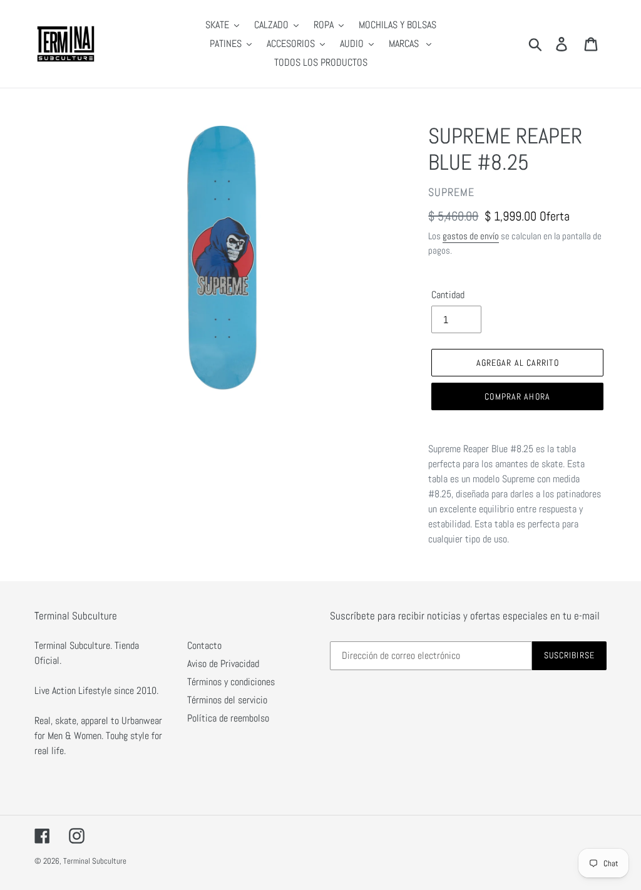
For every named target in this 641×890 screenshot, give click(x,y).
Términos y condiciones (231, 681)
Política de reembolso (228, 718)
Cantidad (447, 294)
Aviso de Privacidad (223, 663)
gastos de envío (471, 236)
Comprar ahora (517, 396)
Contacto (204, 645)
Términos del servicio (227, 699)
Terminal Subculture (94, 861)
